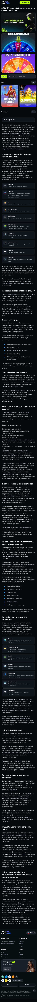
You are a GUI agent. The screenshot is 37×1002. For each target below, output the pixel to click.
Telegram (10, 985)
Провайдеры (4, 957)
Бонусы (21, 946)
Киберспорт (22, 957)
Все (33, 82)
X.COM (27, 985)
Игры (2, 952)
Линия (21, 954)
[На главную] (5, 2)
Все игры (5, 76)
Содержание (10, 120)
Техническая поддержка (8, 941)
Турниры (21, 943)
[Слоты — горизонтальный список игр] (19, 96)
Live (20, 952)
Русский (32, 932)
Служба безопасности (7, 943)
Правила (21, 941)
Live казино (4, 954)
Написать (7, 969)
